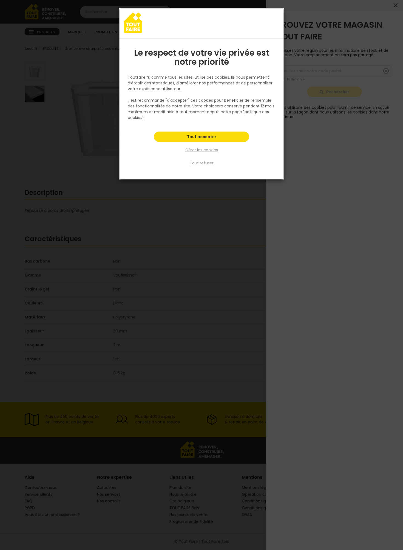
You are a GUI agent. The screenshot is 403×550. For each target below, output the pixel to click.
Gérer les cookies (201, 150)
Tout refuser (202, 163)
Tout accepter (201, 136)
